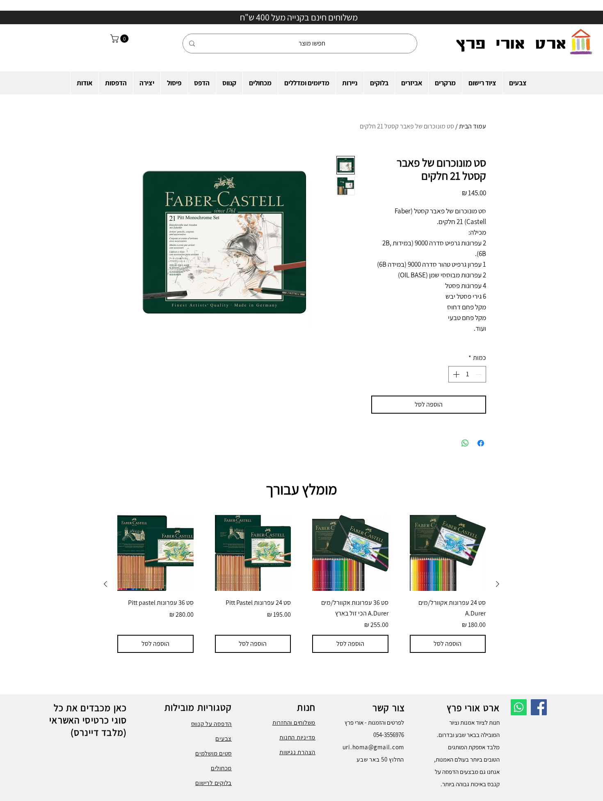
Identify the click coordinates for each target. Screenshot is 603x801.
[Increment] (455, 374)
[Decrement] (479, 374)
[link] (120, 38)
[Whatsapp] (519, 707)
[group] (301, 584)
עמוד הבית (472, 126)
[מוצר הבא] (105, 584)
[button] (517, 82)
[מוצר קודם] (497, 584)
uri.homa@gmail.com (373, 747)
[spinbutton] (467, 374)
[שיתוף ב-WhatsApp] (465, 443)
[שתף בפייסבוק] (481, 443)
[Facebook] (539, 707)
